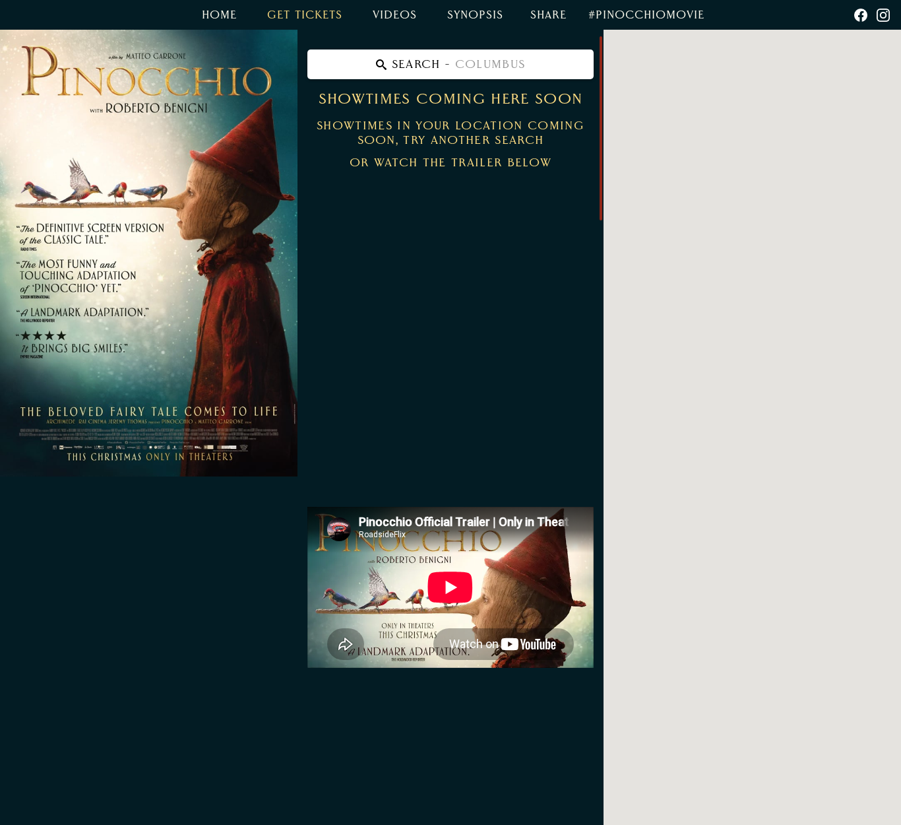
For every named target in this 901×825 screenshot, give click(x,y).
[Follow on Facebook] (860, 15)
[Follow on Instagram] (883, 15)
